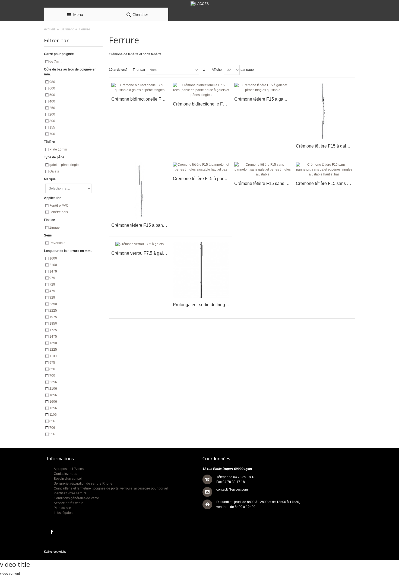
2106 (53, 389)
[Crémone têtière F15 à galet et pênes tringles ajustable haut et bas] (324, 111)
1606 (53, 402)
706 (52, 428)
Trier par (139, 70)
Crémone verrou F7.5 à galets (140, 253)
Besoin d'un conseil (68, 479)
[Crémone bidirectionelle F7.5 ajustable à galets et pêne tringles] (139, 87)
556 (52, 434)
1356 (53, 408)
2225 (53, 310)
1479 (53, 271)
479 (52, 291)
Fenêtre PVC (58, 205)
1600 (53, 258)
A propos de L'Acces (69, 469)
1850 (53, 323)
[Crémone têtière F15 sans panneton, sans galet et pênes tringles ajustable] (262, 169)
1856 (53, 395)
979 (52, 278)
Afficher (217, 70)
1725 (53, 330)
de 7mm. (55, 61)
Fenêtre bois (58, 212)
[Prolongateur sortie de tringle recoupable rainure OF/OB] (201, 270)
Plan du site (62, 508)
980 (52, 82)
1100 (53, 356)
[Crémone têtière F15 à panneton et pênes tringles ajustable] (139, 190)
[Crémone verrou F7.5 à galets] (139, 244)
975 (52, 362)
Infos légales (63, 513)
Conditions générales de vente (76, 498)
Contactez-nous (65, 474)
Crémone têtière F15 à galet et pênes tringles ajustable (287, 99)
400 (52, 101)
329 (52, 297)
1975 (53, 317)
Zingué (54, 227)
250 (52, 108)
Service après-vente (68, 503)
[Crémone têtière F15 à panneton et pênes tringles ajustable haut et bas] (201, 167)
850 (52, 369)
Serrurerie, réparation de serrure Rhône (83, 483)
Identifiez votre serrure (70, 493)
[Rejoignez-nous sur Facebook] (52, 532)
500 (52, 95)
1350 (53, 343)
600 (52, 88)
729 (52, 284)
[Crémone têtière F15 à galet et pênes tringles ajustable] (262, 87)
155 (52, 127)
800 (52, 121)
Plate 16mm (58, 149)
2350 (53, 304)
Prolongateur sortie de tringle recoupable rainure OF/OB (226, 304)
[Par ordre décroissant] (204, 70)
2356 (53, 382)
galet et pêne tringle (64, 165)
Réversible (57, 243)
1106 (53, 415)
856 (52, 421)
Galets (54, 171)
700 (52, 134)
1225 (53, 349)
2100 (53, 265)
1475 (53, 336)
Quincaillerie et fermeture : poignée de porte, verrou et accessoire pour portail (111, 488)
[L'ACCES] (199, 3)
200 (52, 114)
